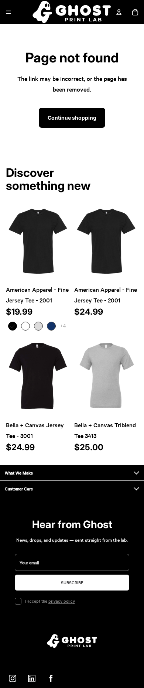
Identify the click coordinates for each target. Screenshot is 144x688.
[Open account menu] (119, 12)
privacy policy (61, 601)
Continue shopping (72, 117)
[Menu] (8, 12)
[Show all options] (63, 326)
